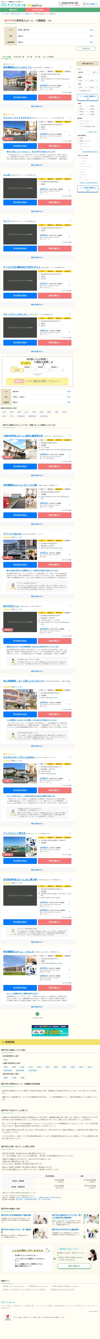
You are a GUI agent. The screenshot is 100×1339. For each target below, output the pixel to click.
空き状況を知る (20, 97)
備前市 (49, 412)
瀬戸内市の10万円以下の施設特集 (65, 1229)
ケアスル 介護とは (6, 1306)
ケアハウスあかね (12, 533)
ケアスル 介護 (4, 13)
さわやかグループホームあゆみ (19, 757)
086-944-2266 (53, 697)
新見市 (42, 412)
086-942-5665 (67, 449)
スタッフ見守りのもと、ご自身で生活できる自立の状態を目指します (31, 796)
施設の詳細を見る (36, 106)
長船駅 (43, 961)
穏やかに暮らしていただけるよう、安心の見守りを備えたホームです (31, 152)
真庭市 (64, 412)
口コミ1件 (18, 687)
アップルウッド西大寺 (14, 833)
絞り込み (87, 48)
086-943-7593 (52, 773)
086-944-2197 (59, 548)
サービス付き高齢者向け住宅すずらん (22, 267)
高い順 (37, 57)
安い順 (29, 57)
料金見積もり (55, 97)
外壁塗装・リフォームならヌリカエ (14, 1286)
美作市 (4, 416)
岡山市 (6, 1060)
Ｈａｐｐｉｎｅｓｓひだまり (17, 117)
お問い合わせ (5, 1308)
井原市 (19, 412)
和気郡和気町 (21, 416)
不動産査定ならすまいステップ (38, 1286)
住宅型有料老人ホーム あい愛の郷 (20, 879)
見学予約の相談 (37, 10)
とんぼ (6, 174)
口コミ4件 (18, 609)
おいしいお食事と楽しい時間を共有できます (22, 993)
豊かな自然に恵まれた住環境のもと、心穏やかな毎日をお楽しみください (32, 570)
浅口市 (12, 416)
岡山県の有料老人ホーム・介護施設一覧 (21, 13)
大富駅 (43, 230)
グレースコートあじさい (15, 314)
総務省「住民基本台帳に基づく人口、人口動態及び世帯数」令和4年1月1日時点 (38, 1197)
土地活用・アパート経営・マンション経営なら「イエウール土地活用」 (24, 1289)
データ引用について (79, 1306)
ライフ (6, 221)
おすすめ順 (6, 57)
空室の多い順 (19, 57)
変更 (91, 30)
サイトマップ (41, 1306)
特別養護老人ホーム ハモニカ (18, 951)
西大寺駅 (43, 76)
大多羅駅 (43, 445)
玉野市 (4, 412)
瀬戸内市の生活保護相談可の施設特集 (16, 1215)
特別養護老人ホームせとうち (17, 67)
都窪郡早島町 (32, 416)
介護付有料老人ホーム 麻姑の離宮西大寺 (23, 435)
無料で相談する (74, 1266)
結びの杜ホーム (11, 606)
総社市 (27, 412)
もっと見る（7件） (92, 131)
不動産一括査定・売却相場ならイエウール (65, 1286)
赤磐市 (57, 412)
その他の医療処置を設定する (89, 151)
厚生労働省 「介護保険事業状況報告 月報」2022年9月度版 (33, 1199)
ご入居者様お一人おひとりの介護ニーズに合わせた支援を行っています (32, 720)
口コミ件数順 (48, 57)
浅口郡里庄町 (44, 416)
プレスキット (92, 1306)
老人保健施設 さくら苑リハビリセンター (24, 680)
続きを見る (49, 589)
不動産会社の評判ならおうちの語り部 (62, 1289)
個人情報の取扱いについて (63, 1306)
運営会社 (17, 1306)
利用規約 (50, 1306)
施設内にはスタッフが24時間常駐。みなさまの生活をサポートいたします (33, 647)
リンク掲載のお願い (28, 1306)
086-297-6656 (58, 963)
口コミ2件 (18, 537)
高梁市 (34, 412)
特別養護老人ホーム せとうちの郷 (20, 485)
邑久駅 (43, 127)
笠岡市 (12, 412)
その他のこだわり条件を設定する (88, 182)
